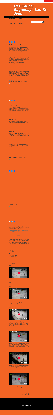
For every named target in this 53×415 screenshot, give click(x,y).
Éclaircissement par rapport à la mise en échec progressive (18, 203)
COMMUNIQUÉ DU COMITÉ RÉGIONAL (18, 157)
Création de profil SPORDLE (33, 16)
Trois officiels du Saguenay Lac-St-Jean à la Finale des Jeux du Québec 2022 (18, 22)
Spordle (41, 16)
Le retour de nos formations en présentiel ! (18, 81)
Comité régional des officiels (15, 16)
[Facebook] (1, 1)
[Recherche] (43, 22)
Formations (25, 16)
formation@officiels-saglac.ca (15, 145)
